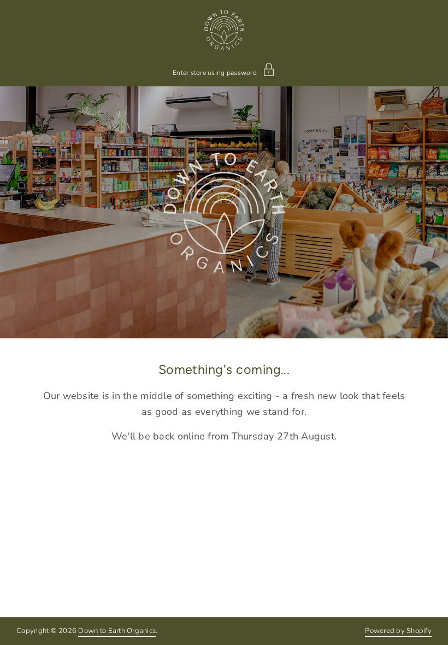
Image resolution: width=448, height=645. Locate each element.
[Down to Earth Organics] (224, 30)
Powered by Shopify (398, 631)
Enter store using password (215, 72)
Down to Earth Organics (117, 631)
